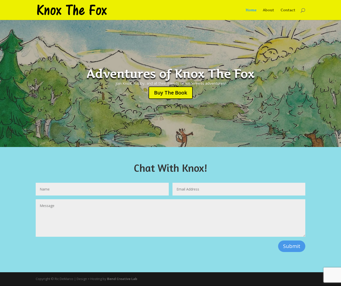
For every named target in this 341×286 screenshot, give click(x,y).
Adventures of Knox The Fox (171, 73)
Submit (291, 246)
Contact (288, 10)
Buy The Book (170, 92)
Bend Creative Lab (122, 278)
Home (251, 10)
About (268, 10)
